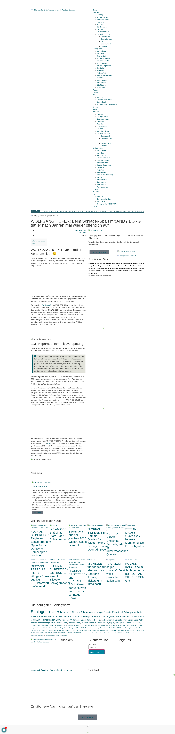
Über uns (100, 97)
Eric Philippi (34, 630)
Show (58, 620)
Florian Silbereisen (103, 58)
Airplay (111, 623)
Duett (65, 635)
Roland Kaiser (102, 80)
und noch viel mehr (103, 34)
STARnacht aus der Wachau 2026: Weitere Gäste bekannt (78, 538)
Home (95, 10)
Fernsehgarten (48, 620)
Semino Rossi (93, 273)
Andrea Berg (101, 51)
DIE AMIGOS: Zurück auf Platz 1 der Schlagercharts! (127, 211)
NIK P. (49, 443)
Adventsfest (140, 630)
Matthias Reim (102, 73)
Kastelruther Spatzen (95, 263)
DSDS (119, 628)
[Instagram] (38, 3)
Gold (70, 630)
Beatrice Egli (101, 56)
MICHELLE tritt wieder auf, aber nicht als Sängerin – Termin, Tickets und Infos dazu (97, 574)
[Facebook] (33, 3)
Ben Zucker (92, 268)
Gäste (105, 616)
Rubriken (96, 12)
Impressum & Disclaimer (39, 670)
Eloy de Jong (126, 628)
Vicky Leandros (102, 87)
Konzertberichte (106, 39)
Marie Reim (101, 70)
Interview (89, 632)
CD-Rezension (102, 27)
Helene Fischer (102, 63)
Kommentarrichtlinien (104, 100)
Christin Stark (36, 625)
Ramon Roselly (133, 263)
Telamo (67, 616)
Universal (135, 632)
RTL (63, 630)
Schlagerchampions (48, 625)
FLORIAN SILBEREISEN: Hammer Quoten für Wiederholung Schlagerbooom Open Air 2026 (98, 539)
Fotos (42, 630)
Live (124, 632)
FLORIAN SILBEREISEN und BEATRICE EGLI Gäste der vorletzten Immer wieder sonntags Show (78, 584)
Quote (111, 616)
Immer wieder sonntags (40, 623)
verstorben (76, 632)
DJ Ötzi (33, 632)
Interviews (100, 22)
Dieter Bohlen (104, 628)
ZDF (39, 620)
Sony (74, 630)
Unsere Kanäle (102, 102)
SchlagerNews (65, 647)
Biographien (64, 654)
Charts (107, 612)
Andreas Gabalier (118, 266)
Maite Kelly (138, 620)
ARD (67, 630)
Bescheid (108, 275)
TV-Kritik (104, 46)
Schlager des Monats (136, 628)
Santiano (141, 268)
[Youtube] (44, 3)
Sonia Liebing (111, 632)
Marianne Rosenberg (118, 630)
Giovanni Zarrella (103, 61)
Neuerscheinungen (103, 20)
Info (94, 95)
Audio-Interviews (103, 32)
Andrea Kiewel (107, 620)
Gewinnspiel (105, 36)
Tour (117, 616)
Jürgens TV (67, 620)
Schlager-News (102, 17)
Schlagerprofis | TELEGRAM (107, 104)
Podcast (95, 92)
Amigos (137, 625)
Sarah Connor (137, 270)
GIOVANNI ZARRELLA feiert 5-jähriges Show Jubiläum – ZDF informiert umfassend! (40, 576)
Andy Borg (100, 53)
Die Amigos (133, 268)
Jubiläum (78, 628)
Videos (95, 90)
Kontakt (95, 107)
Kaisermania (34, 635)
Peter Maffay (49, 630)
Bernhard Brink (74, 623)
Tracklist (108, 630)
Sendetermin (43, 632)
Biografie (69, 632)
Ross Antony (101, 83)
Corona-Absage (69, 628)
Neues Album (80, 612)
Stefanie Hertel (62, 625)
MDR (74, 616)
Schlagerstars (97, 49)
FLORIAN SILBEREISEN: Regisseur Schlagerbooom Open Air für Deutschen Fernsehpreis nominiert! (74, 211)
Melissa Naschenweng (105, 75)
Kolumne (100, 29)
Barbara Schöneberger (54, 632)
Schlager (39, 611)
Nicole (37, 632)
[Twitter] (49, 3)
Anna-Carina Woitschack (126, 625)
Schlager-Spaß (79, 620)
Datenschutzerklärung (57, 670)
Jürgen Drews (122, 263)
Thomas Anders (103, 625)
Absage (53, 635)
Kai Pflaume (129, 632)
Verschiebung (41, 635)
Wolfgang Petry (59, 635)
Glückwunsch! (106, 44)
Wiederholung (82, 632)
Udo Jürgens (101, 85)
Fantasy (98, 270)
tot (39, 630)
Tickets (84, 625)
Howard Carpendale (104, 66)
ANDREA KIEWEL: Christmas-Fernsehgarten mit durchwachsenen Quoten (117, 544)
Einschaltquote (95, 632)
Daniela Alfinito (118, 632)
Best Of (117, 623)
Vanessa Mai (137, 266)
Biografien (100, 24)
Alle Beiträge (37, 512)
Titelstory (100, 15)
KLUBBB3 (119, 270)
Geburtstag (112, 628)
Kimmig (78, 625)
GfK (82, 628)
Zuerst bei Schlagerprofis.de (127, 612)
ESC (102, 41)
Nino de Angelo (101, 630)
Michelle (100, 78)
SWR (53, 623)
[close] (88, 726)
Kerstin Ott (100, 68)
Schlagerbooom (93, 620)
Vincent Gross (103, 632)
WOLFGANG (46, 305)
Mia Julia (92, 270)
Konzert (137, 623)
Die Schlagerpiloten (122, 268)
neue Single (96, 612)
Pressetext (48, 635)
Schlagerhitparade (81, 630)
